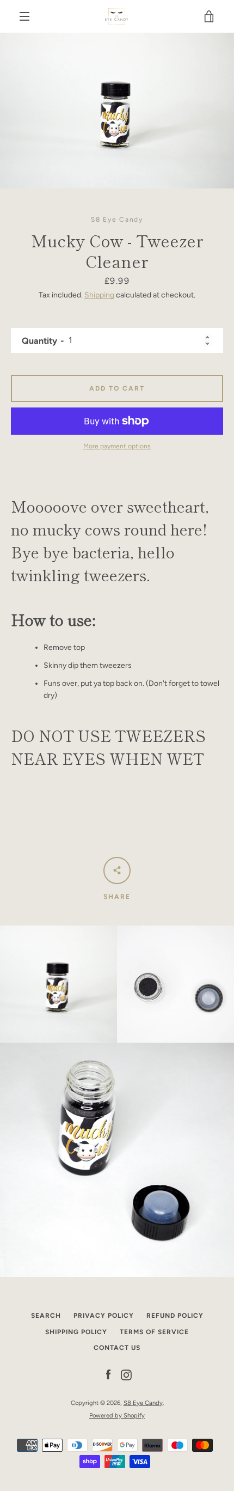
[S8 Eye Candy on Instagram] (126, 1374)
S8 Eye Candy (143, 1403)
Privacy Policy (103, 1315)
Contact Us (117, 1348)
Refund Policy (175, 1315)
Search (46, 1315)
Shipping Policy (76, 1332)
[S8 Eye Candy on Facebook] (108, 1374)
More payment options (117, 446)
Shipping (99, 295)
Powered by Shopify (117, 1415)
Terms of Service (154, 1332)
